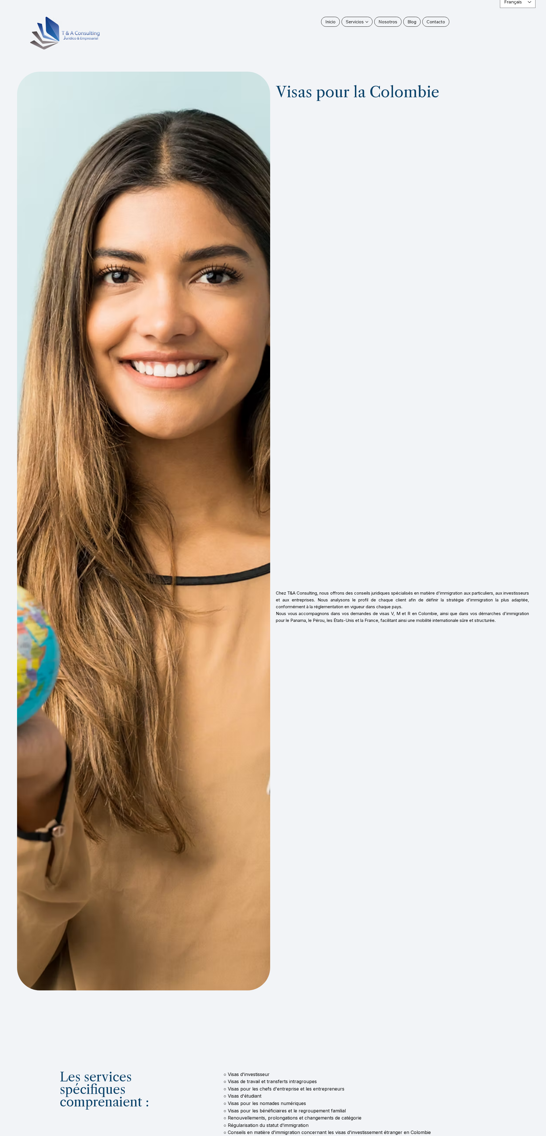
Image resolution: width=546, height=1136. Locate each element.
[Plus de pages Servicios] (366, 21)
